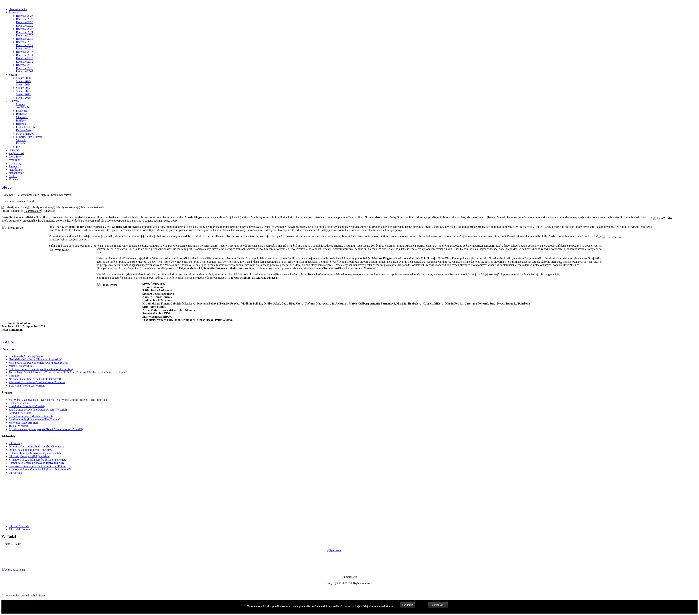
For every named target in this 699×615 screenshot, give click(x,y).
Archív (13, 176)
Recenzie (14, 12)
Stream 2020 (23, 97)
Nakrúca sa (15, 169)
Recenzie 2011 (24, 64)
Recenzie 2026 (24, 15)
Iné (18, 146)
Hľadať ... (7, 543)
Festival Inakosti (25, 127)
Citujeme (14, 150)
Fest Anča (21, 110)
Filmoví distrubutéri (20, 529)
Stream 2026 (23, 77)
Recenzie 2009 (24, 71)
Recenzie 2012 (24, 61)
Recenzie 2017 (24, 45)
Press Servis (16, 156)
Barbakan (21, 114)
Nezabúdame (16, 172)
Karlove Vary (23, 130)
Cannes (20, 104)
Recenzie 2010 (24, 68)
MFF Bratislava (25, 133)
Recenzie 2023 (24, 28)
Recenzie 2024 (24, 22)
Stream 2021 (23, 94)
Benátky (21, 120)
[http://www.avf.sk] (1, 3)
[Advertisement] (23, 499)
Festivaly (14, 100)
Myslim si (14, 159)
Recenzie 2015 (24, 51)
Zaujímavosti (16, 153)
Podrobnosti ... (438, 605)
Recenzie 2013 (24, 58)
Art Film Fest (23, 107)
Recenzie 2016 (24, 48)
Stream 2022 (23, 87)
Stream (13, 74)
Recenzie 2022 (24, 25)
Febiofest (21, 143)
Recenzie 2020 (24, 35)
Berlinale (21, 123)
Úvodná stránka (18, 9)
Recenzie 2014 (24, 55)
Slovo (6, 187)
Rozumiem (407, 605)
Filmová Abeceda (19, 526)
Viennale (21, 140)
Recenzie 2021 (24, 32)
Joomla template (10, 595)
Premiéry (14, 166)
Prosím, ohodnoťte (12, 210)
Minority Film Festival (29, 136)
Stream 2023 (23, 91)
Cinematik (22, 117)
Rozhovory (15, 163)
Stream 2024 (23, 84)
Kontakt (13, 179)
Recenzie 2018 (24, 38)
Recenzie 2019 (24, 41)
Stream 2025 (23, 81)
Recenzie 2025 (24, 19)
